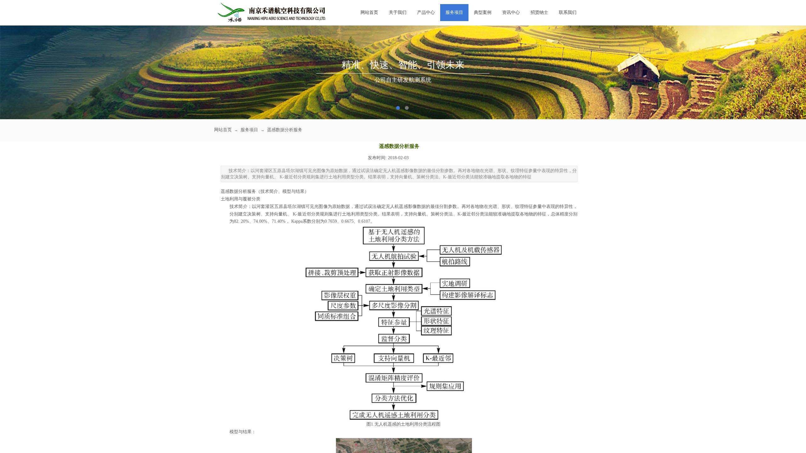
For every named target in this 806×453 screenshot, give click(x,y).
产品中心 (426, 12)
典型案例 (482, 12)
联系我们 (567, 12)
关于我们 (397, 12)
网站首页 (369, 12)
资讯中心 (511, 12)
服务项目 (454, 12)
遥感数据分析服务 (284, 129)
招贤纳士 (539, 12)
